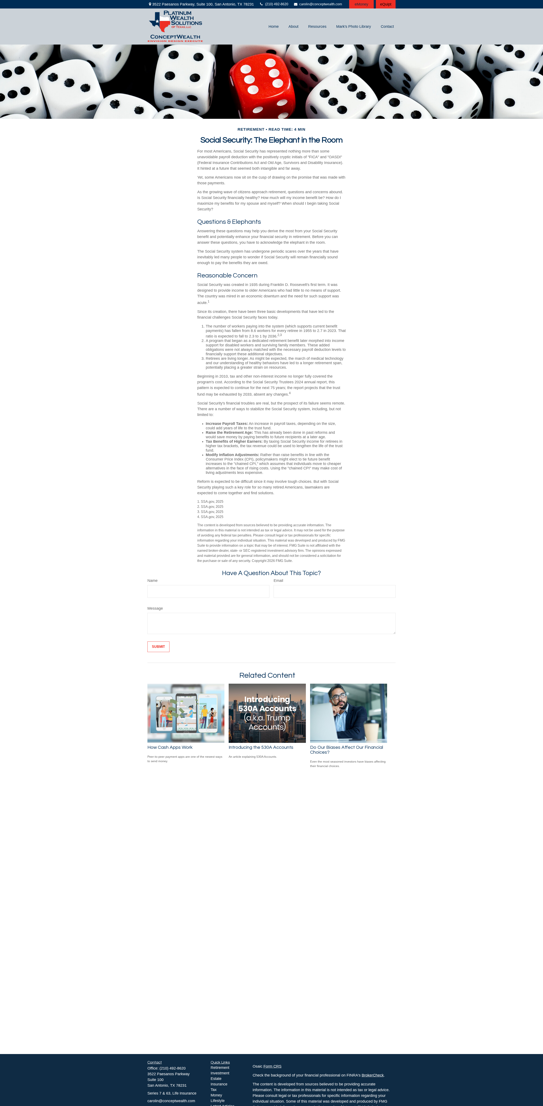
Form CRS (272, 1066)
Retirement (220, 1067)
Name (152, 580)
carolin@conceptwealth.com (320, 4)
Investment (220, 1073)
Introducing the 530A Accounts (261, 747)
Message (155, 608)
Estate (216, 1079)
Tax (214, 1090)
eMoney (361, 4)
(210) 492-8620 (276, 4)
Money (216, 1095)
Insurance (219, 1084)
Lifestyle (218, 1101)
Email (278, 580)
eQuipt (385, 4)
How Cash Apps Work (170, 747)
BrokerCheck (373, 1075)
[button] (273, 26)
